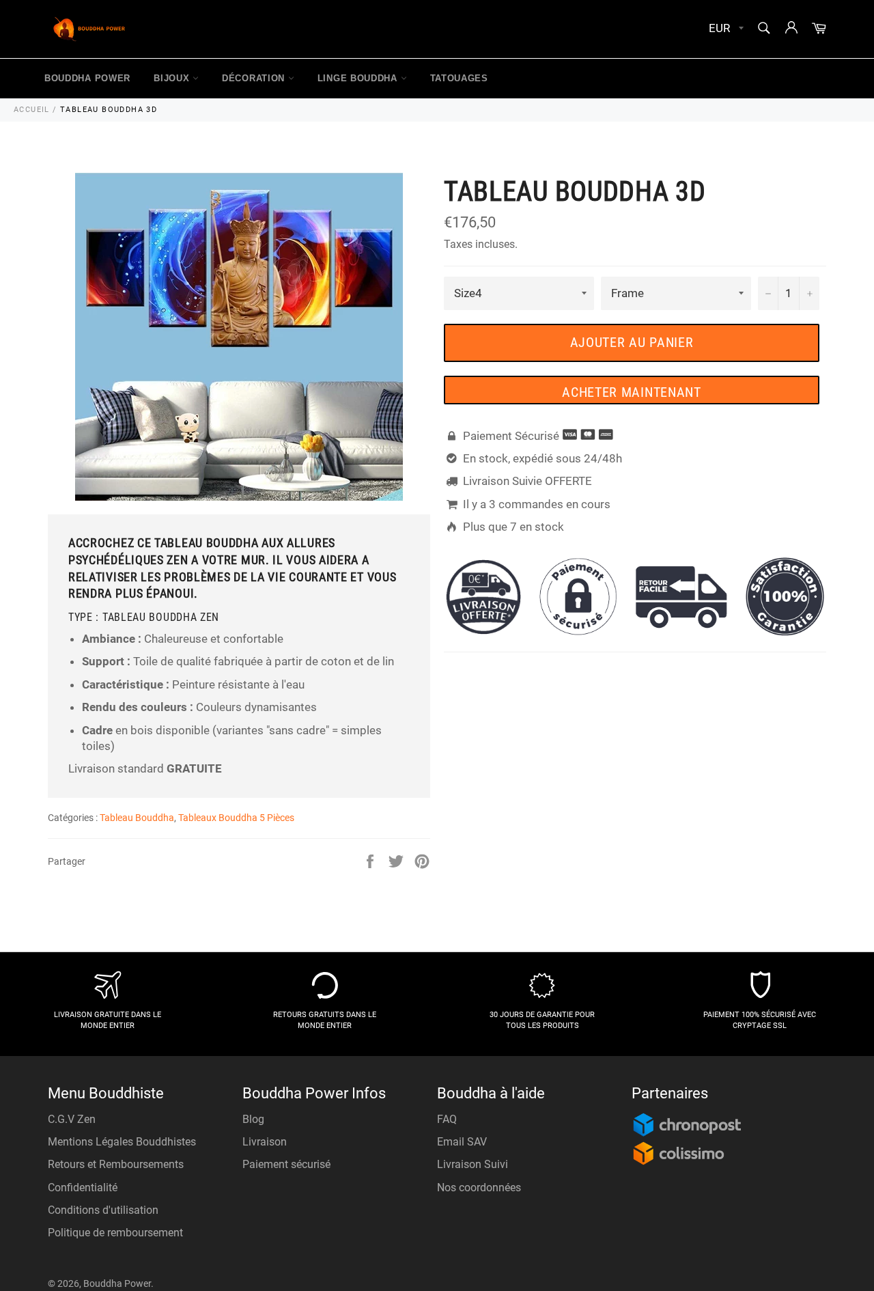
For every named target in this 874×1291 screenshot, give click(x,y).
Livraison (264, 1141)
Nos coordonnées (479, 1187)
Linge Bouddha (359, 78)
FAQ (447, 1119)
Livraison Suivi (472, 1164)
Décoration (255, 78)
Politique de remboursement (115, 1232)
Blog (253, 1119)
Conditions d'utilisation (103, 1210)
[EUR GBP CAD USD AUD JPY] (725, 29)
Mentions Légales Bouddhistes (122, 1141)
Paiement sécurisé (286, 1164)
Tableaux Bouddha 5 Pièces (236, 817)
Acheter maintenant (631, 392)
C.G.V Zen (72, 1119)
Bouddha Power (87, 78)
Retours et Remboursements (116, 1164)
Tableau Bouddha (137, 817)
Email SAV (462, 1141)
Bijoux (173, 78)
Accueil (32, 109)
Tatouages (459, 78)
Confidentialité (82, 1187)
